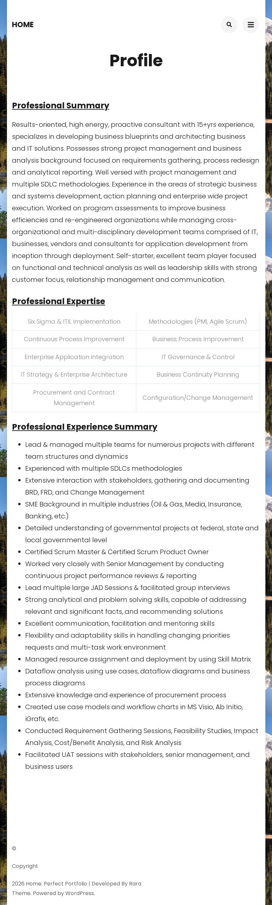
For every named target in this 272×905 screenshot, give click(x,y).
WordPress (79, 893)
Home (23, 25)
